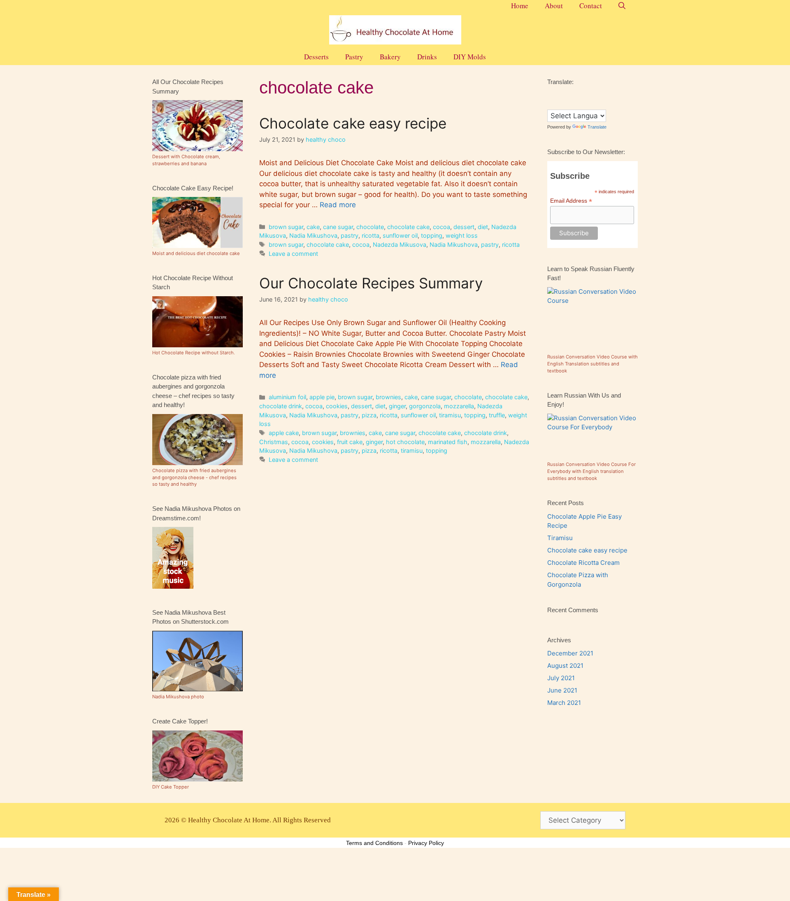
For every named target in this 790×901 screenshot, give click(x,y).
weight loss (462, 235)
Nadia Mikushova (313, 235)
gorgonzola (425, 406)
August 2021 (565, 665)
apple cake (284, 432)
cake (313, 226)
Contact (590, 5)
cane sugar (338, 226)
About (554, 5)
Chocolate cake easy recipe (352, 123)
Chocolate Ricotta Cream (583, 562)
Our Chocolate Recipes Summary (371, 283)
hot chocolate (405, 441)
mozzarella (459, 406)
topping (431, 235)
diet (483, 226)
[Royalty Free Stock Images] (172, 586)
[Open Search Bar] (622, 5)
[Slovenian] (584, 103)
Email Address (571, 201)
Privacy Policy (426, 843)
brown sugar (286, 226)
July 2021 (561, 678)
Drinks (427, 56)
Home (519, 5)
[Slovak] (575, 103)
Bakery (390, 56)
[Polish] (551, 103)
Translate (597, 126)
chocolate (370, 226)
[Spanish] (592, 103)
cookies (337, 406)
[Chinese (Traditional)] (551, 94)
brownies (388, 396)
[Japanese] (600, 94)
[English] (559, 94)
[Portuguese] (559, 103)
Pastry (354, 56)
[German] (575, 94)
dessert (463, 226)
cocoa (441, 226)
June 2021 (562, 690)
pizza (369, 415)
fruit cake (349, 441)
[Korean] (608, 94)
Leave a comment (293, 253)
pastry (349, 235)
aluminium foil (287, 396)
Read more (338, 205)
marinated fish (447, 441)
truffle (497, 415)
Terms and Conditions (374, 843)
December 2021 (570, 653)
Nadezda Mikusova (399, 244)
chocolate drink (280, 406)
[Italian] (592, 94)
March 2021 (564, 703)
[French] (567, 94)
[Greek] (584, 94)
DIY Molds (469, 56)
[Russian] (567, 103)
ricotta (370, 235)
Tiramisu (560, 538)
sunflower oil (400, 235)
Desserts (316, 56)
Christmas (273, 441)
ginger (397, 406)
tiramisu (450, 415)
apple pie (322, 396)
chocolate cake (408, 226)
